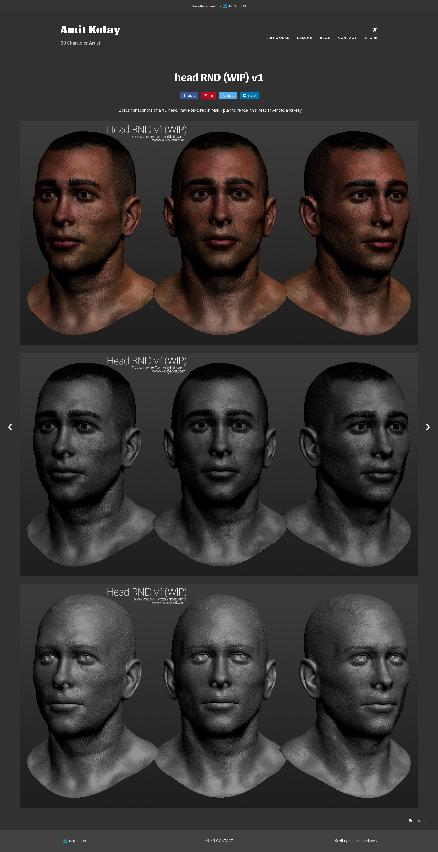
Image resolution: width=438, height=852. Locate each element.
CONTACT (347, 38)
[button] (417, 820)
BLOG (325, 38)
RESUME (304, 38)
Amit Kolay (90, 28)
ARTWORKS (278, 38)
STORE (370, 38)
